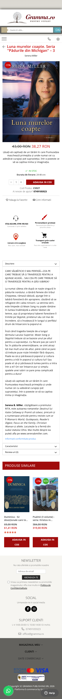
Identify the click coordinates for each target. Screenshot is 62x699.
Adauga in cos (42, 182)
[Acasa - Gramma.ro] (31, 17)
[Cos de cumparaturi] (58, 39)
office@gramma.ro (33, 633)
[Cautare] (57, 30)
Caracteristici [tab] (11, 446)
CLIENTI (30, 651)
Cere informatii (43, 199)
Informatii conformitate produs (20, 438)
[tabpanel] (31, 101)
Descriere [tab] (9, 263)
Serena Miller (31, 55)
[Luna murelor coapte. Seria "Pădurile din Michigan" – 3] (31, 101)
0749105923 (33, 629)
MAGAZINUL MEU (30, 644)
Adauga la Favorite (17, 199)
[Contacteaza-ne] (49, 39)
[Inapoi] (2, 47)
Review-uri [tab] (11, 452)
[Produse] (4, 39)
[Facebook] (28, 609)
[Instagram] (34, 609)
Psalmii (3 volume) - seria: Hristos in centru (44, 518)
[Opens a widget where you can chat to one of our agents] (50, 693)
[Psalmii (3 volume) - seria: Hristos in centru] (45, 494)
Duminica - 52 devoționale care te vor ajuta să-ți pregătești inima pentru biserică (15, 518)
